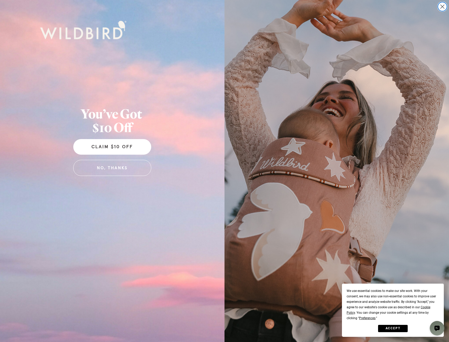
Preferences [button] (367, 318)
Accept (393, 328)
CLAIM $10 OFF (112, 147)
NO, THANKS (112, 168)
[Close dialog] (442, 6)
